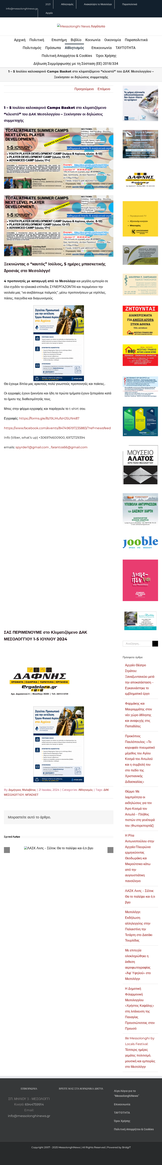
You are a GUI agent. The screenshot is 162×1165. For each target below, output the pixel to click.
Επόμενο (104, 89)
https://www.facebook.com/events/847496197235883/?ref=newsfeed (57, 428)
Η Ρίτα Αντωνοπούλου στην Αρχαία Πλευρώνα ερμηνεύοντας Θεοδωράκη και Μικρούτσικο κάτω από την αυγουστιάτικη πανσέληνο (139, 858)
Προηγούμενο (84, 89)
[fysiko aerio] (58, 308)
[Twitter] (86, 1099)
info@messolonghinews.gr (22, 8)
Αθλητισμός (85, 790)
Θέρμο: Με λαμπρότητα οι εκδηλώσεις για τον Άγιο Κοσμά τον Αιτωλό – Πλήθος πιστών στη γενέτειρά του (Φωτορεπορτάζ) (140, 809)
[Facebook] (75, 1099)
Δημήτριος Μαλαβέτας (22, 790)
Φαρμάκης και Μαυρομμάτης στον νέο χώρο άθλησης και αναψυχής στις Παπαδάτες (138, 715)
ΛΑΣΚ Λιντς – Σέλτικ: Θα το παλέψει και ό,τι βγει (140, 896)
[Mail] (91, 1099)
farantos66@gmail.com (69, 447)
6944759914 (34, 1104)
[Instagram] (81, 1099)
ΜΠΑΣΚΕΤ (32, 794)
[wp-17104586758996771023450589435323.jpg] (39, 659)
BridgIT (126, 1147)
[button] (123, 63)
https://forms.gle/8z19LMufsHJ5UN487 (49, 418)
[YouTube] (70, 1099)
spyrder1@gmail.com (32, 447)
